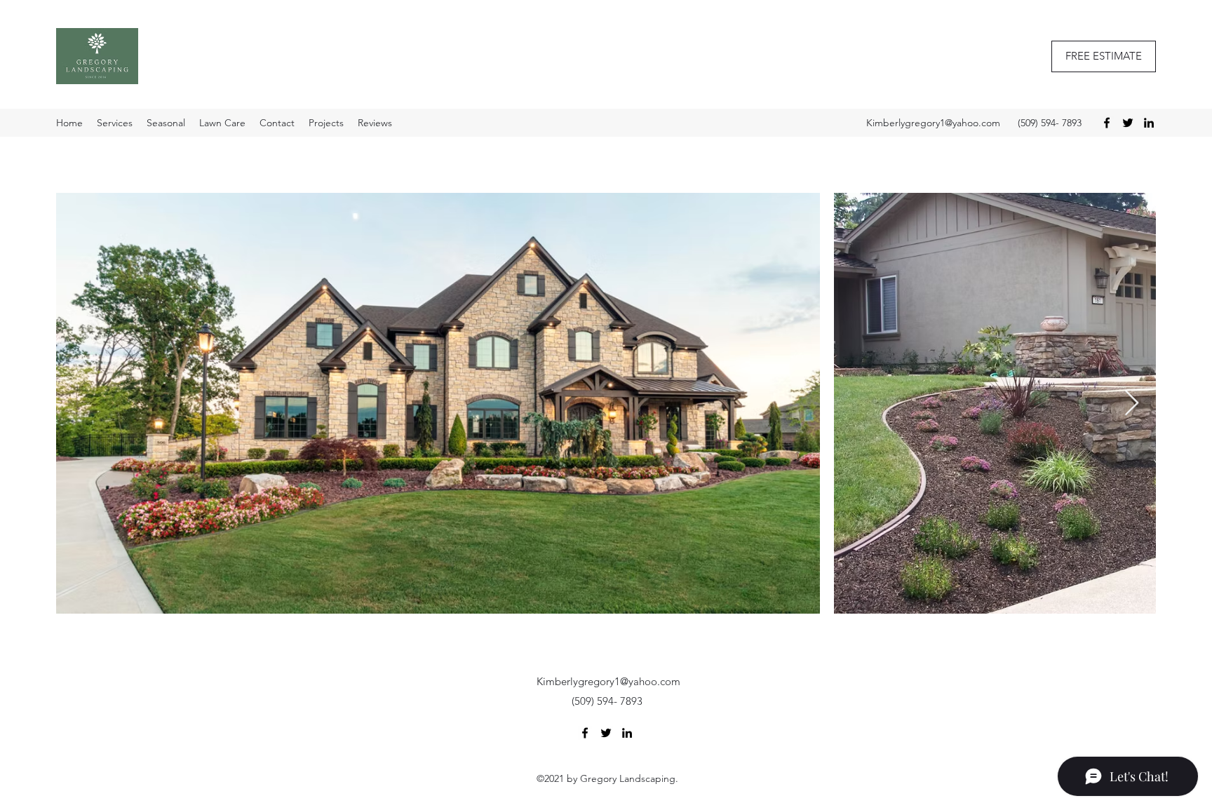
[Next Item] (1132, 403)
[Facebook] (1107, 123)
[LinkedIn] (1149, 123)
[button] (1103, 56)
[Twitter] (1128, 123)
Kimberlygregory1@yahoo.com (933, 122)
